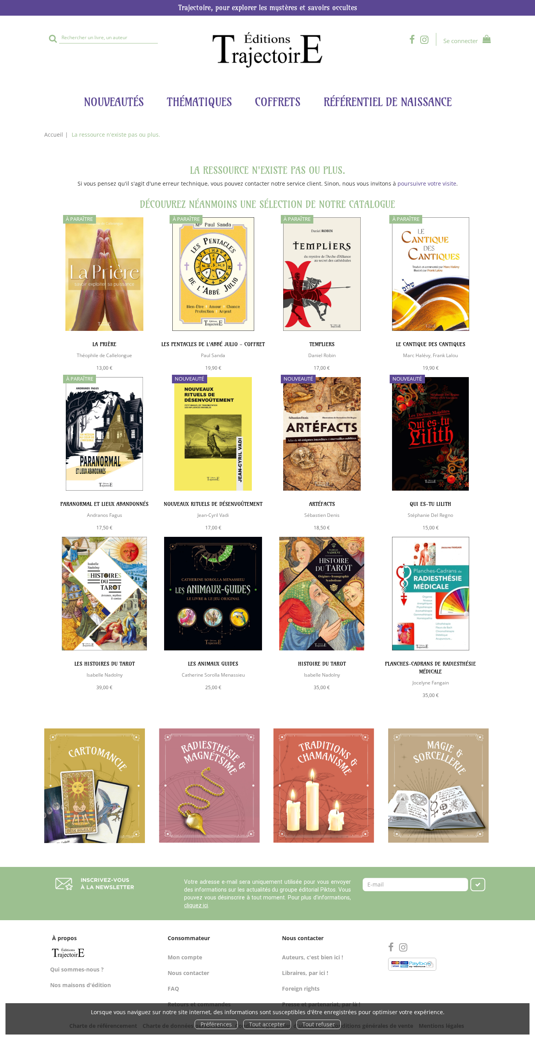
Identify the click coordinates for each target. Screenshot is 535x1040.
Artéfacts (322, 503)
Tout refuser (318, 1024)
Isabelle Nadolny (105, 675)
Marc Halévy (416, 355)
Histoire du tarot (322, 663)
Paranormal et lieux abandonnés (104, 503)
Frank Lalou (445, 355)
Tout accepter (267, 1024)
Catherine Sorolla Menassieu (213, 675)
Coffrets (277, 102)
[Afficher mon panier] (485, 40)
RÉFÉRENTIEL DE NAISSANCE (388, 102)
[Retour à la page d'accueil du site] (267, 50)
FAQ (173, 988)
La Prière (104, 344)
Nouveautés (114, 102)
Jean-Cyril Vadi (213, 515)
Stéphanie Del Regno (430, 515)
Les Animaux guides (213, 663)
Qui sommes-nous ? (77, 969)
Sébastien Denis (322, 515)
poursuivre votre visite (427, 183)
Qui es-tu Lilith (430, 503)
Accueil (53, 134)
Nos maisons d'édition (80, 985)
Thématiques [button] (199, 102)
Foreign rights (301, 988)
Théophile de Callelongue (104, 355)
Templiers (321, 344)
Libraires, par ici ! (305, 973)
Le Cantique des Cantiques (430, 344)
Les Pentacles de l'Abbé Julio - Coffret (213, 344)
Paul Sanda (213, 355)
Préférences (216, 1024)
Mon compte (185, 957)
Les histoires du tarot (104, 663)
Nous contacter (188, 973)
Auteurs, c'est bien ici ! (312, 957)
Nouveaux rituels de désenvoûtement (213, 503)
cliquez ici (196, 905)
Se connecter (460, 41)
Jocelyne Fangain (430, 682)
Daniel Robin (322, 355)
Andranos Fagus (104, 515)
